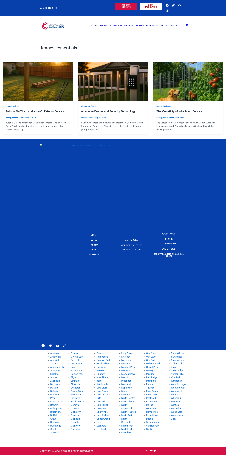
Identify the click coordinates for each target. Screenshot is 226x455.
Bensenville (56, 401)
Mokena (125, 370)
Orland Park (152, 367)
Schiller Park (152, 425)
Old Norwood (153, 363)
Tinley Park (176, 363)
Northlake (126, 432)
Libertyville (102, 411)
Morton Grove (128, 374)
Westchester (178, 387)
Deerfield (75, 360)
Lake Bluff (102, 387)
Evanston (76, 387)
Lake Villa (101, 401)
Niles (124, 391)
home (94, 240)
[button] (187, 25)
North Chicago (128, 401)
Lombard (101, 429)
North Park (126, 415)
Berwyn (54, 405)
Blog (164, 25)
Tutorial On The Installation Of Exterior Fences (35, 111)
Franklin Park (77, 401)
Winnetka (176, 408)
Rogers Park (152, 401)
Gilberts (75, 408)
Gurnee (100, 353)
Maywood (126, 360)
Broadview (55, 411)
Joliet (99, 380)
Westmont (176, 391)
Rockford (151, 398)
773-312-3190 (169, 243)
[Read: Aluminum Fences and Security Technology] (113, 81)
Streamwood (177, 360)
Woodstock (177, 415)
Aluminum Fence (88, 106)
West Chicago (178, 384)
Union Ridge (177, 370)
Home (94, 25)
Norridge (125, 394)
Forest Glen (77, 391)
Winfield (175, 405)
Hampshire (102, 356)
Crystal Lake (77, 356)
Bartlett (54, 387)
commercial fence (131, 245)
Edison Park (77, 374)
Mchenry (126, 363)
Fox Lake (75, 398)
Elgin (73, 377)
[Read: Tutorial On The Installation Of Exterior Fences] (38, 81)
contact (94, 254)
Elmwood (76, 384)
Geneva (75, 405)
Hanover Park (103, 360)
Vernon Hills (177, 374)
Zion (173, 418)
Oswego (150, 370)
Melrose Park (128, 367)
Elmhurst (75, 380)
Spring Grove (177, 353)
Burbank (54, 422)
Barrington (55, 384)
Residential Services (147, 25)
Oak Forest (151, 353)
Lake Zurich (103, 405)
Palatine (150, 374)
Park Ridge (151, 377)
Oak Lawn (151, 356)
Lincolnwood (103, 418)
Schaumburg (153, 422)
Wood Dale (176, 411)
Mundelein (126, 384)
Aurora (53, 377)
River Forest (152, 391)
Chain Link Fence (163, 106)
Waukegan (176, 380)
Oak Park (150, 360)
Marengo (126, 356)
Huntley (101, 374)
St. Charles (176, 356)
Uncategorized (12, 106)
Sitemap (151, 450)
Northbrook (127, 425)
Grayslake (76, 429)
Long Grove (127, 353)
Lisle (99, 422)
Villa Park (175, 377)
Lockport (101, 425)
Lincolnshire (103, 415)
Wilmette (175, 401)
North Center (128, 398)
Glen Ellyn (76, 411)
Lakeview (101, 408)
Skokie (149, 429)
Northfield (126, 429)
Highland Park (104, 363)
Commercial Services (121, 25)
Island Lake (102, 377)
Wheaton (175, 394)
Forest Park (77, 394)
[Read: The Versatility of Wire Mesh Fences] (188, 81)
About (103, 25)
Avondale (55, 380)
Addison (54, 353)
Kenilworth (102, 384)
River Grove (152, 394)
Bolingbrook (56, 408)
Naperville (126, 387)
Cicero (74, 353)
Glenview (75, 425)
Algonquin (55, 356)
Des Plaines (77, 363)
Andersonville (57, 367)
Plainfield (151, 380)
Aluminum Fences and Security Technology (108, 111)
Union (174, 367)
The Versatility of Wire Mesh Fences (179, 111)
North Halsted (128, 411)
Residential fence (132, 249)
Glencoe (75, 415)
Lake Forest (103, 391)
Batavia (54, 391)
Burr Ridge (55, 425)
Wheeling (176, 398)
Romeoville (152, 411)
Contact (175, 25)
